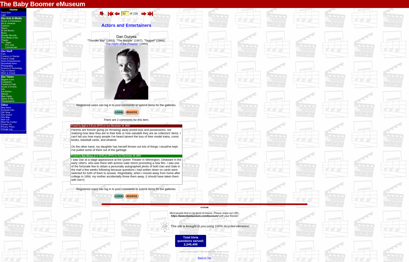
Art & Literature (8, 23)
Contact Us (6, 124)
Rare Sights (6, 96)
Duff (84, 126)
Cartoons (5, 26)
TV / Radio (6, 42)
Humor (4, 28)
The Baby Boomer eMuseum (42, 3)
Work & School (8, 73)
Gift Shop (5, 112)
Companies (6, 82)
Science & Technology (11, 68)
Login (3, 15)
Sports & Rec (7, 98)
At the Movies (7, 30)
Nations (4, 94)
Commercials (11, 47)
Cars (3, 54)
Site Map (5, 117)
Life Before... (7, 91)
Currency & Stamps (10, 56)
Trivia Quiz (6, 12)
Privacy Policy (8, 127)
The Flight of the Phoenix (122, 43)
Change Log (6, 129)
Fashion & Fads (8, 84)
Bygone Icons (7, 79)
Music (4, 33)
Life (3, 89)
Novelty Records (9, 35)
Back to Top (204, 258)
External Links (8, 110)
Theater (4, 40)
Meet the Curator (9, 122)
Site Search (6, 115)
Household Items (9, 63)
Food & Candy (8, 58)
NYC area (9, 45)
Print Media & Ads (9, 38)
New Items (6, 107)
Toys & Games (8, 70)
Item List (5, 119)
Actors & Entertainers (11, 21)
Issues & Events (9, 87)
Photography (7, 66)
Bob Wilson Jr (89, 156)
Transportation (8, 101)
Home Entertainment (10, 61)
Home (14, 9)
